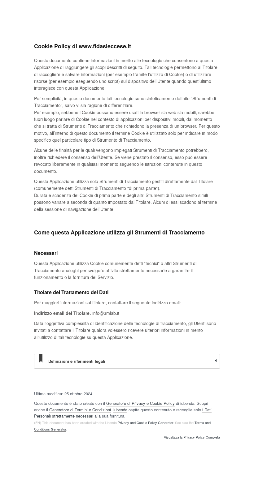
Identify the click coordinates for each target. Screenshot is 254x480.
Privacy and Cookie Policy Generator (145, 422)
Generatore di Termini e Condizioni (80, 410)
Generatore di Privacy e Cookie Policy (140, 403)
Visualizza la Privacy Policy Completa (192, 437)
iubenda (120, 410)
